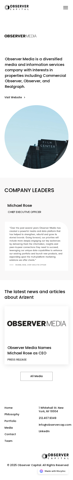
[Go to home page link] (55, 456)
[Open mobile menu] (66, 7)
